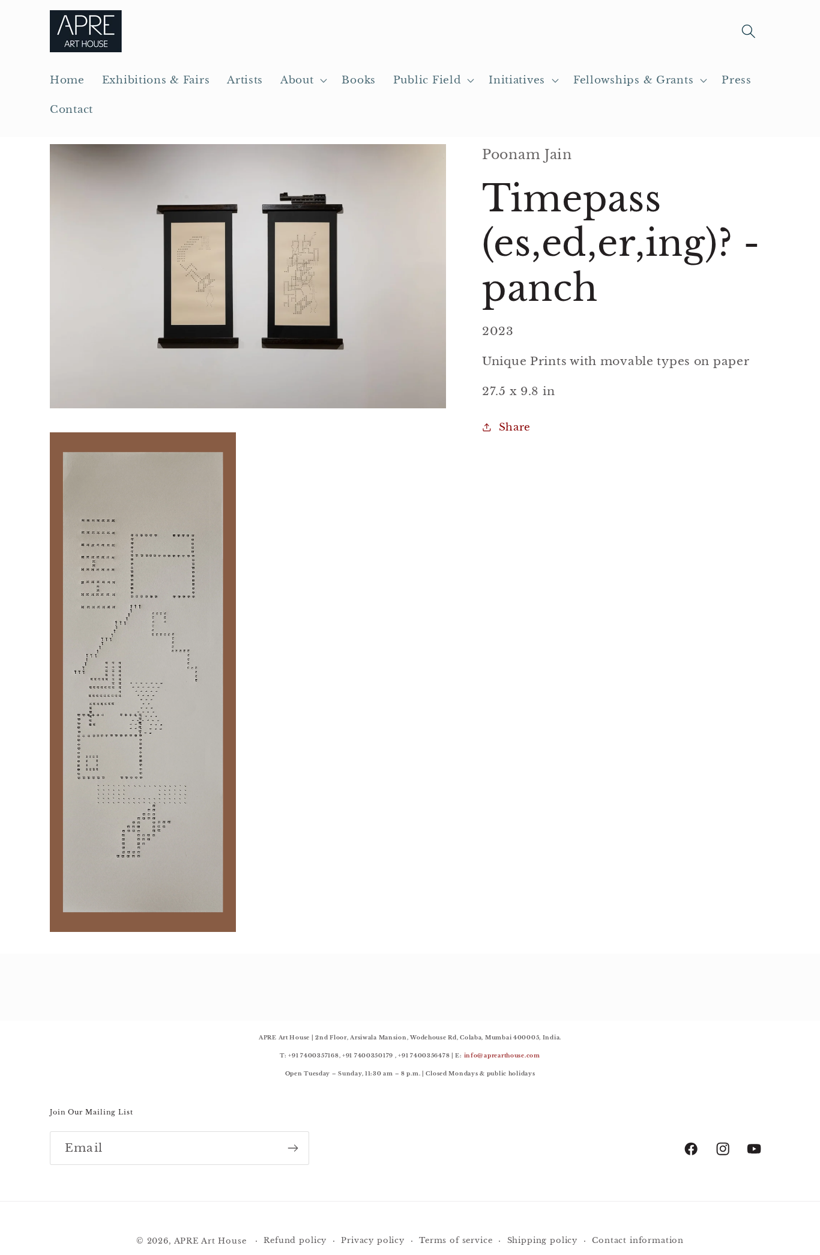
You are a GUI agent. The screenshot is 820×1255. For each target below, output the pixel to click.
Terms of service (455, 1240)
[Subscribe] (293, 1148)
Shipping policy (542, 1240)
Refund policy (295, 1240)
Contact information (638, 1240)
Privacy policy (373, 1240)
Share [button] (515, 427)
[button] (302, 80)
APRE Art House (210, 1241)
